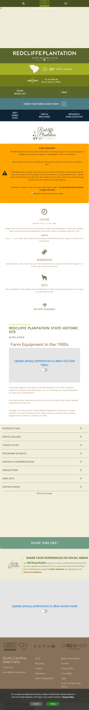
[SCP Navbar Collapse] (65, 3)
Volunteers (40, 673)
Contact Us (8, 667)
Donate (64, 663)
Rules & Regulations (44, 678)
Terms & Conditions (32, 572)
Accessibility (66, 673)
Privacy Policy (67, 668)
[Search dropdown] (23, 3)
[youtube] (53, 646)
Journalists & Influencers (14, 672)
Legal (63, 678)
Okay (53, 704)
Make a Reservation (70, 658)
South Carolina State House (71, 685)
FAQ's (37, 658)
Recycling (39, 663)
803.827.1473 (20, 93)
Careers (38, 668)
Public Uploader (57, 569)
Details (36, 704)
